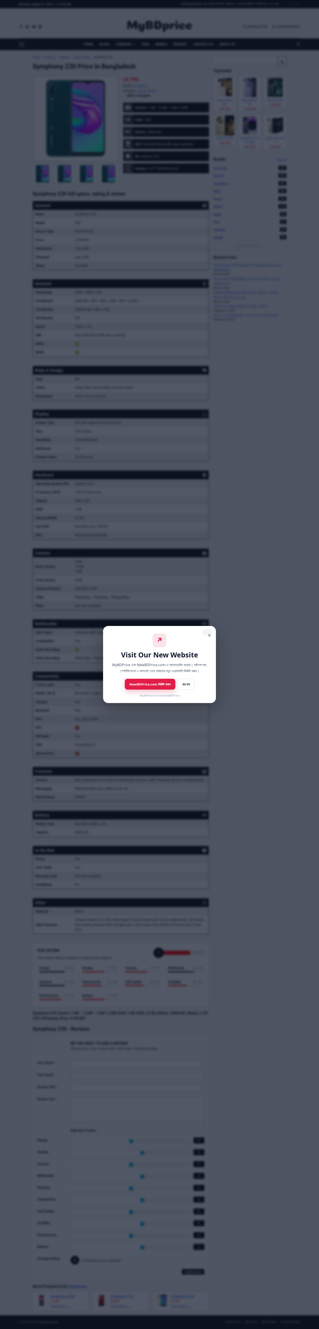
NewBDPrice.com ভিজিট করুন (150, 684)
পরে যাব (186, 684)
